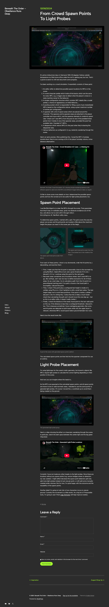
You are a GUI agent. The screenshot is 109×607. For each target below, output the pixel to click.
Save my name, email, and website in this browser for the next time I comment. (65, 559)
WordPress (40, 599)
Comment (43, 517)
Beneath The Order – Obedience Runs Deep (15, 11)
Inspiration (34, 580)
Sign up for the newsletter (70, 595)
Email (42, 544)
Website (42, 552)
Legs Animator (65, 495)
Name (42, 536)
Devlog (44, 504)
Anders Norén (90, 595)
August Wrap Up (96, 580)
